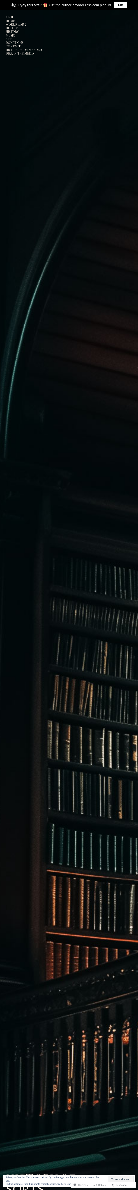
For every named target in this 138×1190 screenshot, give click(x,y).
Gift (120, 4)
